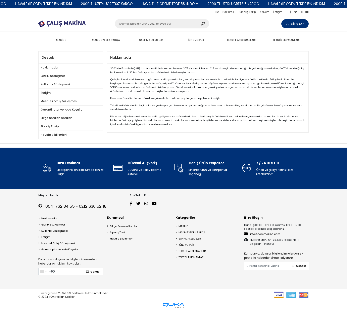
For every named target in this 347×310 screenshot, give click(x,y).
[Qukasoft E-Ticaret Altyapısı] (173, 305)
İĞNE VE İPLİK (186, 245)
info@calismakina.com (265, 234)
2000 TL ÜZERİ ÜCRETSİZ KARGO (107, 3)
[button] (295, 23)
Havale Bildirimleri (53, 135)
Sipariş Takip (248, 12)
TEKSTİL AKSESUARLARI (192, 251)
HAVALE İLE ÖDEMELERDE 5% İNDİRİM (43, 3)
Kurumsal (115, 217)
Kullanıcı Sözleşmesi (55, 84)
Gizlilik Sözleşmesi (53, 76)
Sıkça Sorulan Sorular (56, 118)
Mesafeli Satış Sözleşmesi (59, 101)
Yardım (264, 12)
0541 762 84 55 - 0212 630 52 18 (75, 206)
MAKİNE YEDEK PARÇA (192, 232)
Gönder (95, 272)
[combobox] (43, 271)
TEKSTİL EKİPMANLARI (191, 257)
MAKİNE (183, 226)
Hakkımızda (49, 67)
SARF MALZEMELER (190, 239)
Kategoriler (185, 217)
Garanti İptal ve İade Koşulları (63, 110)
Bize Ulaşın (253, 217)
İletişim (277, 12)
